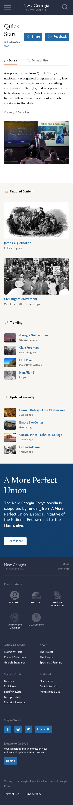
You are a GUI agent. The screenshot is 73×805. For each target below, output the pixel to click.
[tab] (10, 61)
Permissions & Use (50, 691)
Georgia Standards (14, 662)
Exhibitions (10, 686)
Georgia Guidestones (33, 335)
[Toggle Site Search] (65, 7)
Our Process (46, 681)
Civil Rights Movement (20, 299)
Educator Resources (15, 702)
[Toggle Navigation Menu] (7, 7)
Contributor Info (48, 686)
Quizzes (9, 681)
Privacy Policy (33, 793)
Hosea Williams (29, 447)
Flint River (26, 360)
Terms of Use (11, 793)
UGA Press (14, 602)
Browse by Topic (13, 651)
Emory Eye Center (31, 422)
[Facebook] (7, 729)
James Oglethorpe (17, 243)
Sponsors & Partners (51, 662)
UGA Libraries (36, 624)
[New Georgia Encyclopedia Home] (36, 7)
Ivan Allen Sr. (27, 372)
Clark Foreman (29, 348)
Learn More (15, 541)
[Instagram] (18, 729)
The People (46, 657)
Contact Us (43, 729)
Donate (10, 760)
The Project (46, 651)
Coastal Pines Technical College (40, 435)
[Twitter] (28, 729)
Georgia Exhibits (13, 697)
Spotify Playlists (12, 691)
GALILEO (36, 602)
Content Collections (15, 657)
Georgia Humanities (57, 604)
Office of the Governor (15, 626)
